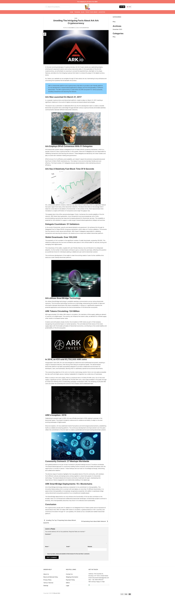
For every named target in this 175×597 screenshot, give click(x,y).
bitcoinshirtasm (84, 27)
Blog (82, 12)
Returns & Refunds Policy (50, 577)
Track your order (91, 12)
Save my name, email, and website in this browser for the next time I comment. (68, 553)
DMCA (68, 582)
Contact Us (69, 574)
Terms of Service (48, 582)
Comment (48, 534)
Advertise (101, 12)
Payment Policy (70, 580)
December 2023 (117, 29)
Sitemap (45, 585)
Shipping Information (72, 577)
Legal (67, 585)
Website (90, 546)
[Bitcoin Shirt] (87, 6)
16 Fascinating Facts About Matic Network (93, 521)
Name (47, 546)
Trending (77, 12)
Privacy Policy (47, 580)
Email (68, 546)
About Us (46, 574)
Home (71, 12)
